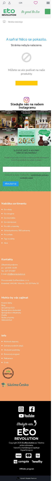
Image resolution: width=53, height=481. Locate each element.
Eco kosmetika (9, 218)
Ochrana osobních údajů (13, 346)
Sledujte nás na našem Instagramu (27, 106)
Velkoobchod (6, 320)
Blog (3, 305)
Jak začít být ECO (8, 308)
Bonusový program (12, 354)
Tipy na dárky (9, 239)
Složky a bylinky (7, 317)
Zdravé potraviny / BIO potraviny (17, 230)
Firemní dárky (6, 303)
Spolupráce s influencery (11, 313)
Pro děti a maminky (11, 226)
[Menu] (48, 3)
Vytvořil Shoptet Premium (28, 478)
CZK (20, 3)
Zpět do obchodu (26, 83)
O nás (6, 362)
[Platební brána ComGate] (28, 458)
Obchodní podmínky (12, 350)
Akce (6, 243)
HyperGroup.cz (26, 450)
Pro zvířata (8, 234)
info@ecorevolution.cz (16, 274)
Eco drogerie (9, 214)
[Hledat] (4, 3)
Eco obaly (8, 209)
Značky (4, 315)
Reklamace (8, 358)
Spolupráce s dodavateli (11, 310)
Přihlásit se (10, 184)
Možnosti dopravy (11, 341)
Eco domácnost (10, 222)
